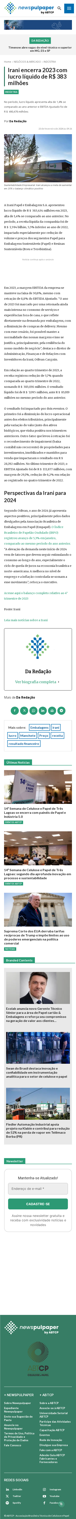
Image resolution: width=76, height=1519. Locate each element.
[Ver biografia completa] (58, 681)
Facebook (55, 1502)
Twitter (17, 1496)
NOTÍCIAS (10, 949)
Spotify (17, 1502)
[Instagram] (44, 1489)
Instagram (55, 1489)
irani (55, 727)
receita (57, 735)
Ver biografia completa (35, 682)
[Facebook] (15, 711)
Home (7, 61)
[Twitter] (7, 1496)
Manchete (27, 735)
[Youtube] (44, 1496)
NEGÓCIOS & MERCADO (27, 61)
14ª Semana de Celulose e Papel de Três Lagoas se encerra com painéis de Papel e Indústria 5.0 (35, 812)
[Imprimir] (52, 711)
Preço (43, 735)
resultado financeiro (24, 743)
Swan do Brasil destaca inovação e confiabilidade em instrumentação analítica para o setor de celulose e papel (36, 1072)
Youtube (54, 1496)
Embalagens (39, 727)
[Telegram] (61, 711)
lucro (12, 735)
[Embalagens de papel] (38, 1272)
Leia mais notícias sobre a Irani (26, 620)
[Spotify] (7, 1503)
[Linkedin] (43, 711)
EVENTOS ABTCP (13, 822)
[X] (24, 711)
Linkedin (17, 1489)
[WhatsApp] (33, 711)
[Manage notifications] (61, 1504)
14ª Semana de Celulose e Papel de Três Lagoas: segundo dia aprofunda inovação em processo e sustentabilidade (37, 874)
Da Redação (18, 121)
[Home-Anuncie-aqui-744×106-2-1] (38, 266)
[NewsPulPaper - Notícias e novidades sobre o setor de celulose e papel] (29, 8)
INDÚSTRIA (50, 61)
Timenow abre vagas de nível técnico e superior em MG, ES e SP (40, 49)
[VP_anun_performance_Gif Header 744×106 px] (38, 25)
